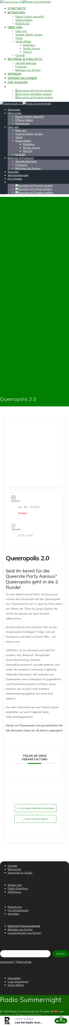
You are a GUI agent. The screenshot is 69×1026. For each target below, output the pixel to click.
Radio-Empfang (18, 888)
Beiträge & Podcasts (25, 59)
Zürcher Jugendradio (28, 1015)
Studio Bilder (23, 41)
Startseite (17, 8)
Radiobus (29, 45)
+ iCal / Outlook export (35, 818)
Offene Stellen (24, 20)
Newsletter (14, 978)
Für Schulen (18, 82)
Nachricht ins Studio (20, 872)
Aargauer (6, 1015)
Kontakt (20, 55)
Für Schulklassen (18, 910)
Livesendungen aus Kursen (24, 933)
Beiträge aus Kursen (27, 70)
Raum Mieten (16, 985)
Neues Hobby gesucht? (29, 16)
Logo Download (18, 981)
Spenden (14, 74)
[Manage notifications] (61, 1019)
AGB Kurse (15, 892)
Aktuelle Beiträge (25, 63)
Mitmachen (16, 12)
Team (19, 38)
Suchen (60, 953)
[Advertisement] (34, 451)
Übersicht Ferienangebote (24, 926)
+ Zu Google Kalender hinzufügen (35, 808)
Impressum (7, 962)
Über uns (15, 27)
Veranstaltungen (22, 78)
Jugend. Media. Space (29, 34)
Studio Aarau (31, 48)
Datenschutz (23, 962)
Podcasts (21, 66)
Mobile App (15, 885)
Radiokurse (22, 23)
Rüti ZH (27, 51)
